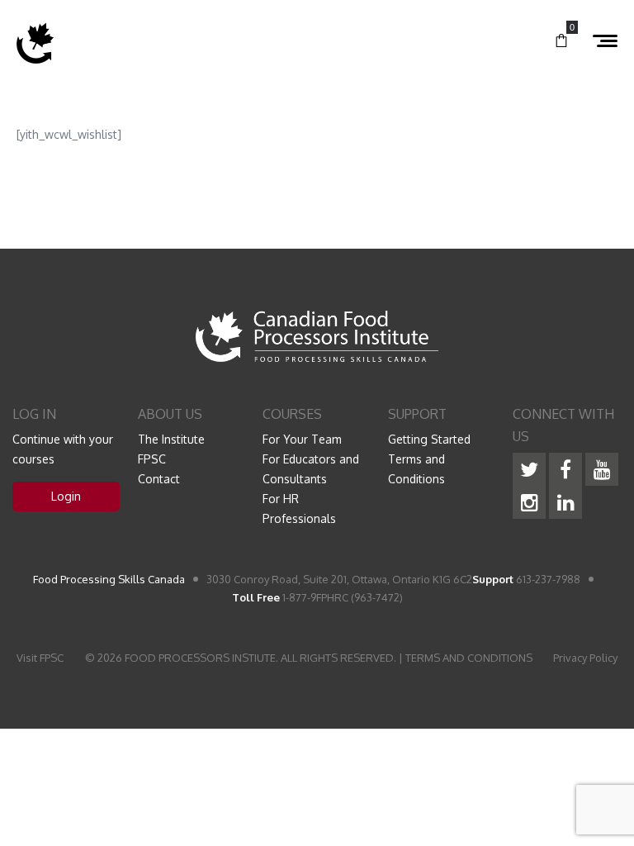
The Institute (171, 439)
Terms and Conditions (416, 469)
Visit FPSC (40, 657)
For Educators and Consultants (311, 469)
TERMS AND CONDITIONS (468, 657)
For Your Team (302, 439)
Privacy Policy (585, 657)
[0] (561, 41)
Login (66, 496)
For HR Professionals (299, 508)
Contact (159, 479)
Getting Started (429, 439)
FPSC (152, 459)
